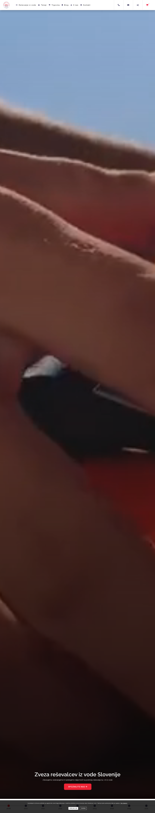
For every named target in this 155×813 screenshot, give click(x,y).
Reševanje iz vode (27, 5)
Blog (66, 5)
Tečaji (44, 5)
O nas (75, 5)
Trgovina (56, 5)
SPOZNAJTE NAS (76, 787)
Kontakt (86, 5)
